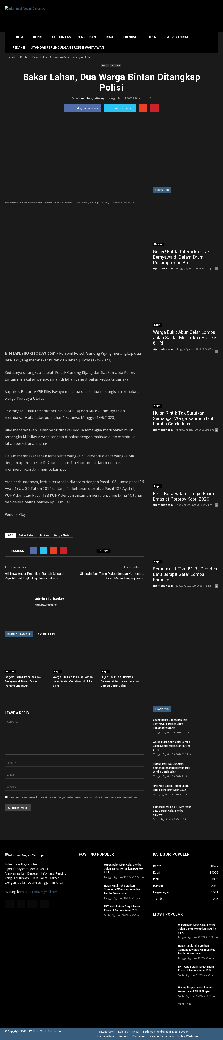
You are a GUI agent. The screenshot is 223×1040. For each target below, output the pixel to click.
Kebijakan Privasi (128, 1031)
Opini (153, 37)
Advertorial (178, 37)
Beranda (10, 57)
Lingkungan (161, 892)
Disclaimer (138, 1036)
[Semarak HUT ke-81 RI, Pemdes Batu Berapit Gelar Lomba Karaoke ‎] (185, 539)
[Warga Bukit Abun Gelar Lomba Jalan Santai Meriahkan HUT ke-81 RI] (74, 658)
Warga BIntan (62, 535)
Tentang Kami (105, 1031)
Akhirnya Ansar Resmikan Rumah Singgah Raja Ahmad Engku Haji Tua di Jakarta (34, 576)
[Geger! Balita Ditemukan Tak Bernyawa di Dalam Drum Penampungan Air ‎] (26, 658)
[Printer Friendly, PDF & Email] (17, 526)
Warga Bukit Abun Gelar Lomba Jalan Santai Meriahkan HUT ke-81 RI (73, 681)
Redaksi (18, 47)
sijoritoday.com (163, 268)
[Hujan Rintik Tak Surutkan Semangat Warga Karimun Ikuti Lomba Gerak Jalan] (122, 658)
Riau (109, 37)
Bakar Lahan (27, 535)
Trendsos (131, 37)
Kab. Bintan (61, 37)
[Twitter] (32, 904)
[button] (213, 42)
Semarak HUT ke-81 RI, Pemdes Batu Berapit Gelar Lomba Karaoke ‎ (185, 574)
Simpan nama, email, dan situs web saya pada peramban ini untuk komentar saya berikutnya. (73, 797)
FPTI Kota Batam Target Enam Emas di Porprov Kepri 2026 (183, 496)
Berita (17, 37)
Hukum (116, 65)
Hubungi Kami (106, 1036)
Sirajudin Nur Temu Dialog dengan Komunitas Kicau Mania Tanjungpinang (112, 576)
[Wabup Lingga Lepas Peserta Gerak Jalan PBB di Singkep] (164, 993)
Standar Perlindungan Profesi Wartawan (67, 47)
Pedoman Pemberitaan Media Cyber (165, 1031)
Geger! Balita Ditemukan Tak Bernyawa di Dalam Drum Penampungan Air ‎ (23, 681)
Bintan (44, 535)
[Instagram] (21, 904)
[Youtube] (44, 904)
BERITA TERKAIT (18, 634)
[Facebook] (9, 904)
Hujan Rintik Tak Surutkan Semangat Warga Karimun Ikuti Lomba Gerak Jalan (120, 681)
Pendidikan (86, 37)
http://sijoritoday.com (46, 604)
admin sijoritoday (92, 98)
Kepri (37, 37)
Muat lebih (184, 1004)
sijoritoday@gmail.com (41, 892)
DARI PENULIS (45, 634)
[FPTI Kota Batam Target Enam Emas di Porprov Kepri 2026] (185, 464)
